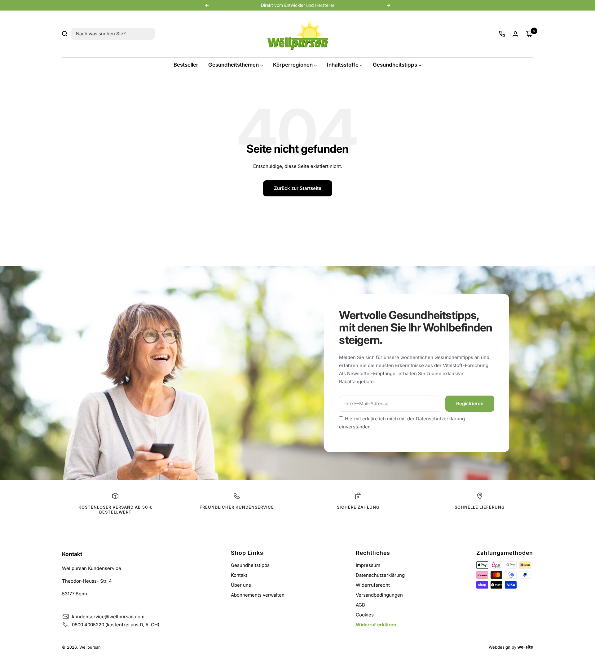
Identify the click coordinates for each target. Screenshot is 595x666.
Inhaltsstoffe (343, 65)
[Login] (515, 34)
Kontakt (239, 575)
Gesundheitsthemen (233, 65)
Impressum (368, 565)
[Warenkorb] (529, 33)
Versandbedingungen (379, 595)
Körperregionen (293, 65)
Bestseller (186, 65)
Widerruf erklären (376, 625)
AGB (360, 605)
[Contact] (502, 34)
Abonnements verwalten (257, 595)
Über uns (241, 585)
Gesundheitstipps (395, 65)
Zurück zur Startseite (297, 188)
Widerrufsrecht (373, 585)
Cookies (365, 615)
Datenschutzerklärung (440, 419)
